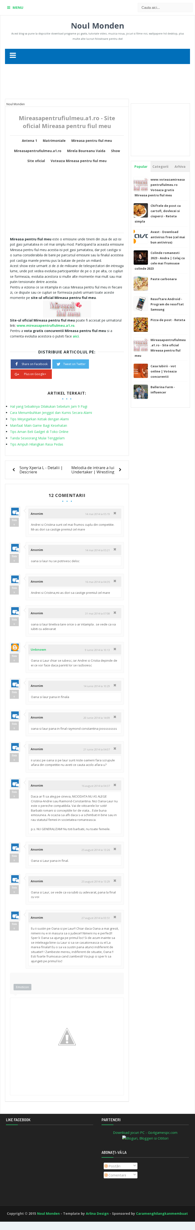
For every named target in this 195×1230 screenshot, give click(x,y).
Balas (14, 522)
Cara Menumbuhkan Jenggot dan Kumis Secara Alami (51, 412)
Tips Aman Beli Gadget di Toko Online (39, 431)
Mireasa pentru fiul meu (91, 141)
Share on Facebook (35, 364)
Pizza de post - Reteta (168, 320)
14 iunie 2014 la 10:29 (96, 686)
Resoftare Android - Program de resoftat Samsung (167, 304)
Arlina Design (97, 1213)
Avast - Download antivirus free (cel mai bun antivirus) (168, 237)
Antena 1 (29, 141)
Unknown (38, 649)
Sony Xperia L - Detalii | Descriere (41, 470)
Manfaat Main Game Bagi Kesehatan (38, 425)
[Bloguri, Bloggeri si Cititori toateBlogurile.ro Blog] (145, 1137)
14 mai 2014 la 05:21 (97, 550)
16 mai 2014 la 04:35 (97, 582)
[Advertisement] (97, 83)
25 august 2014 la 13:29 (96, 881)
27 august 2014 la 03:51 (96, 918)
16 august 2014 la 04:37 (96, 786)
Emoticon (22, 987)
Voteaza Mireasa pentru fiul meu (79, 161)
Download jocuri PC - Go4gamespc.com (145, 1132)
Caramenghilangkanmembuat (162, 1213)
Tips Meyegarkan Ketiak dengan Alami (39, 419)
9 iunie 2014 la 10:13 (97, 650)
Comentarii (116, 1175)
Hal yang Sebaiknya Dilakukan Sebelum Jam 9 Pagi (48, 406)
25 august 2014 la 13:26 (96, 850)
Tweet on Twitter (74, 364)
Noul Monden (97, 25)
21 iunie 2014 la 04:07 (96, 749)
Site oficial (36, 161)
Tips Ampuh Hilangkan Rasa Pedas (36, 444)
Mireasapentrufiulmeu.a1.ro (37, 151)
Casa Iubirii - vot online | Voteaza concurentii (164, 371)
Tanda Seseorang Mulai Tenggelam (37, 438)
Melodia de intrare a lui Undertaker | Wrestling (92, 470)
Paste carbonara (164, 279)
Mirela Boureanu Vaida (86, 151)
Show (115, 151)
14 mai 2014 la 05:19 (97, 514)
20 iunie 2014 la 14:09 (96, 717)
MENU (18, 7)
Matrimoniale (54, 141)
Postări (113, 1166)
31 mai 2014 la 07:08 (97, 613)
